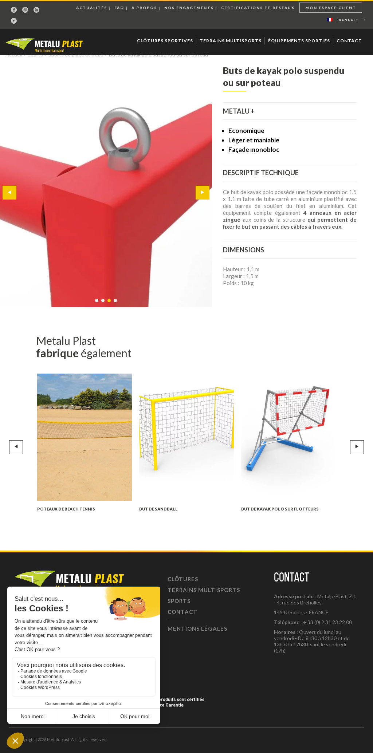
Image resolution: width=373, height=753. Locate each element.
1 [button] (97, 304)
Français (347, 20)
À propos (144, 7)
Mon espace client (330, 7)
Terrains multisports (231, 40)
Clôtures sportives (165, 40)
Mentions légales (197, 628)
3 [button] (109, 304)
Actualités (91, 7)
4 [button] (116, 304)
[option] (106, 185)
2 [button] (103, 304)
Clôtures (183, 579)
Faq (119, 7)
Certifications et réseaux (258, 7)
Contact (349, 40)
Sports (179, 601)
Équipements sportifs (299, 40)
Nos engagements (189, 7)
